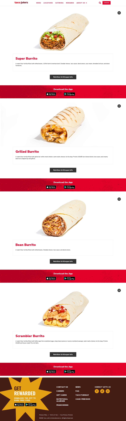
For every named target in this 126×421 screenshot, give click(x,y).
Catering (59, 3)
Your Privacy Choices (66, 415)
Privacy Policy (43, 415)
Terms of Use (54, 415)
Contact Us (62, 387)
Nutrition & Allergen (62, 400)
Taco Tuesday (82, 395)
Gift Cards (61, 395)
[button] (97, 391)
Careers (60, 391)
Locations (48, 3)
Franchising (62, 405)
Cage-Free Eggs (83, 399)
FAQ (77, 391)
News (78, 387)
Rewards (70, 3)
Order (106, 3)
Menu (38, 3)
